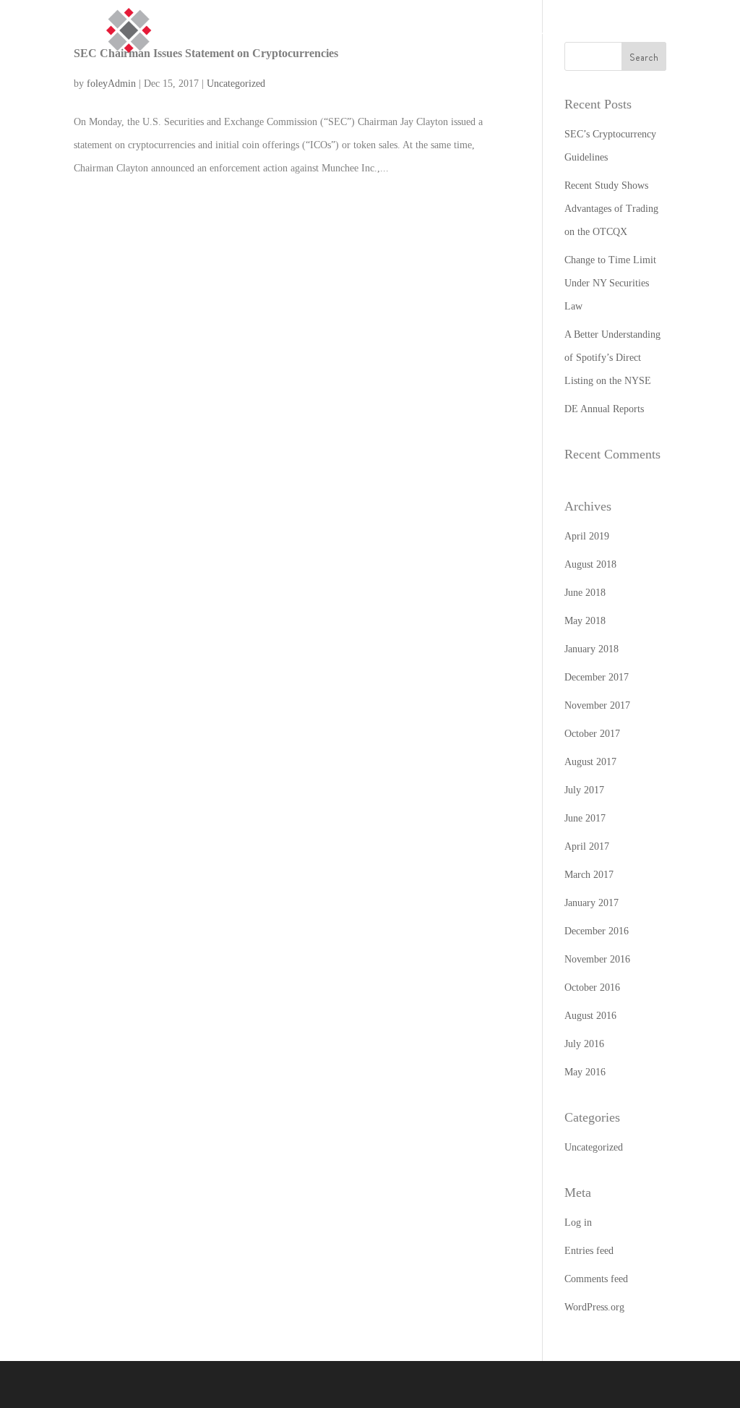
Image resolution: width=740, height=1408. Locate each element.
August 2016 (590, 1015)
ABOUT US (542, 30)
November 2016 (597, 959)
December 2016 (596, 931)
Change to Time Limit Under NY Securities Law (610, 283)
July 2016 (584, 1043)
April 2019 (586, 536)
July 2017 (584, 790)
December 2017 (596, 677)
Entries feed (589, 1250)
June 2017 (585, 818)
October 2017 (592, 733)
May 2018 (585, 620)
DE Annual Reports (604, 409)
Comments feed (596, 1278)
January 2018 (591, 649)
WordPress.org (594, 1307)
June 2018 (585, 592)
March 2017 (589, 874)
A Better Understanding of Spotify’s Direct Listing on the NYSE (612, 357)
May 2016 (585, 1072)
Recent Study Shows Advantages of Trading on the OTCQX (611, 208)
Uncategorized (236, 83)
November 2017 (597, 705)
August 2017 (590, 761)
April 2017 (586, 846)
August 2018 (590, 564)
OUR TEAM (707, 30)
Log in (578, 1222)
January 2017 (591, 902)
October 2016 (592, 987)
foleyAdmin (111, 83)
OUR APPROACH (624, 30)
